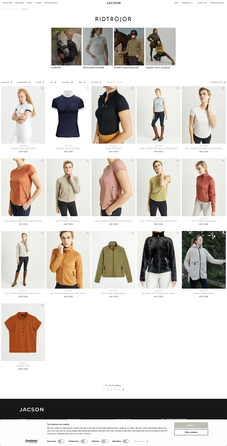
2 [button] (111, 390)
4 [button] (118, 390)
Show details (139, 441)
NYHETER (8, 3)
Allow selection (191, 432)
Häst (30, 3)
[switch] (84, 441)
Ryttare (19, 3)
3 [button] (115, 390)
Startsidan (5, 9)
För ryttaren (15, 9)
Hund (38, 3)
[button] (123, 390)
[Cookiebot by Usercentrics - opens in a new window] (31, 441)
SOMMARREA (50, 3)
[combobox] (182, 3)
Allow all (191, 425)
